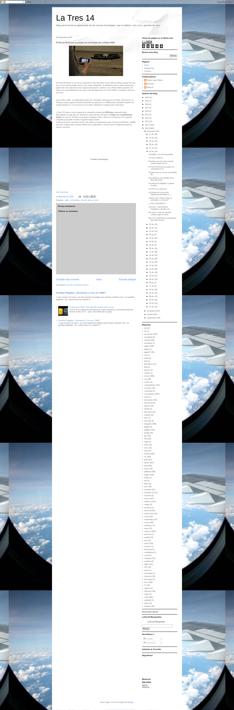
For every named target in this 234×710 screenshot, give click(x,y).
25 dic (151, 224)
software (147, 558)
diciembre (151, 131)
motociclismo (149, 514)
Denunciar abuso (150, 612)
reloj (145, 540)
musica (147, 522)
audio (146, 358)
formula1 (147, 421)
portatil (147, 537)
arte (145, 355)
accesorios (148, 334)
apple (67, 200)
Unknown (150, 84)
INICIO (144, 685)
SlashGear (64, 192)
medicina (147, 501)
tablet (146, 564)
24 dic (151, 228)
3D (145, 328)
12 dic (151, 269)
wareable (147, 600)
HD (145, 439)
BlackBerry (148, 364)
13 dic (151, 265)
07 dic (151, 286)
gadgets (147, 430)
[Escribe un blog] (87, 196)
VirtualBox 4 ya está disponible (161, 154)
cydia (146, 397)
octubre (150, 314)
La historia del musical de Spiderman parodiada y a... (160, 193)
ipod (145, 466)
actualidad (148, 337)
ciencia (147, 376)
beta (146, 361)
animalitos (148, 343)
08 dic (151, 283)
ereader (147, 415)
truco (146, 582)
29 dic (151, 141)
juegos (146, 475)
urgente (147, 588)
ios (145, 457)
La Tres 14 (75, 17)
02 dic (151, 303)
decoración (148, 403)
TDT (146, 567)
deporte (147, 406)
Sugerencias (149, 68)
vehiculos (148, 591)
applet (146, 349)
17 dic (151, 252)
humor (146, 445)
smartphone (148, 552)
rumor (146, 543)
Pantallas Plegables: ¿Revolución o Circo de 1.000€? (81, 293)
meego (147, 504)
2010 (147, 128)
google (146, 433)
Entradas (149, 639)
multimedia (148, 519)
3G (145, 331)
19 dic (151, 245)
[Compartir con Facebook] (92, 196)
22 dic (151, 235)
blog (145, 367)
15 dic (151, 259)
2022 (147, 101)
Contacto (147, 71)
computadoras (149, 385)
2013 (147, 118)
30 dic (151, 138)
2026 (147, 97)
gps (145, 436)
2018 (147, 104)
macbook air (149, 493)
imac (146, 448)
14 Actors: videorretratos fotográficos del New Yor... (160, 208)
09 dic (151, 279)
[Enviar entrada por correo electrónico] (79, 196)
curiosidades (75, 200)
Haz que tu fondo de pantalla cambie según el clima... (160, 213)
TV (145, 585)
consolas (147, 388)
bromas (147, 370)
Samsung (148, 549)
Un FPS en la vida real (157, 189)
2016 (147, 111)
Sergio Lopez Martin (155, 80)
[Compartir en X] (89, 196)
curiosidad (148, 391)
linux (146, 487)
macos (147, 499)
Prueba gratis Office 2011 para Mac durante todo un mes (91, 307)
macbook (147, 490)
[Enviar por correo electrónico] (84, 196)
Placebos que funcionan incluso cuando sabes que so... (161, 162)
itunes (146, 469)
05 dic (151, 293)
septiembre (151, 318)
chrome (147, 373)
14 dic (151, 262)
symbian (147, 561)
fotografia (148, 424)
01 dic (151, 307)
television (148, 576)
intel (145, 451)
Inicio (99, 279)
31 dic (151, 134)
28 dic (151, 145)
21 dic (151, 238)
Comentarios (150, 643)
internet (84, 200)
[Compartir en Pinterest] (94, 196)
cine (145, 379)
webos (146, 603)
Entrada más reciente (67, 279)
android (147, 340)
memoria (147, 508)
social (146, 555)
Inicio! (146, 65)
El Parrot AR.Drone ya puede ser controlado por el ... (161, 168)
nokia (96, 200)
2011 (147, 125)
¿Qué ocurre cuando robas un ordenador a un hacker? (160, 199)
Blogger (130, 702)
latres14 (150, 87)
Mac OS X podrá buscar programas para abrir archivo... (162, 219)
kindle (146, 478)
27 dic (151, 148)
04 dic (151, 296)
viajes (146, 594)
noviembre (151, 311)
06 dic (151, 290)
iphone (90, 200)
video (146, 597)
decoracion (148, 400)
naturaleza (148, 525)
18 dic (151, 248)
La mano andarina (155, 158)
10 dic (151, 276)
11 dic (151, 272)
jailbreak (147, 472)
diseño (146, 409)
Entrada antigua (127, 279)
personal (147, 534)
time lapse (148, 579)
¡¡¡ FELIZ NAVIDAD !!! (157, 203)
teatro (146, 570)
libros (146, 484)
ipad (145, 460)
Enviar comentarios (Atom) (77, 285)
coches (147, 382)
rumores (147, 546)
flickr (146, 418)
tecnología (148, 573)
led (145, 481)
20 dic (151, 241)
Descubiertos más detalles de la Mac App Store (161, 179)
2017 (147, 108)
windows (147, 606)
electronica (148, 412)
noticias (147, 531)
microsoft (148, 511)
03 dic (151, 300)
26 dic (151, 151)
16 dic (151, 255)
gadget (147, 427)
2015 (147, 115)
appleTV (147, 352)
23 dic (151, 231)
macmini (147, 496)
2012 (147, 121)
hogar (146, 442)
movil (146, 516)
